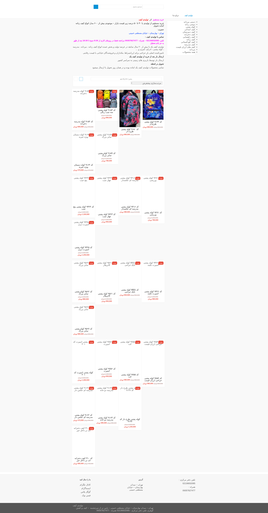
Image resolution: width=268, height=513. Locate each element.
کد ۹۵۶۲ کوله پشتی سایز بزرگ (83, 292)
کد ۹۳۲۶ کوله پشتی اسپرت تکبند (153, 292)
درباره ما (176, 15)
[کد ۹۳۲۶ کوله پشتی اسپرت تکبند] (153, 275)
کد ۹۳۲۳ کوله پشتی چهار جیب (106, 215)
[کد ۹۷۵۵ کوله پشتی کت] (129, 356)
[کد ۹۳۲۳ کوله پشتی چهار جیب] (106, 194)
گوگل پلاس (86, 492)
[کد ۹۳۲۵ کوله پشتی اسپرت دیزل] (83, 233)
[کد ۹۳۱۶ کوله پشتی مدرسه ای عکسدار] (129, 191)
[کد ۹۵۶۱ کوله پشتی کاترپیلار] (106, 277)
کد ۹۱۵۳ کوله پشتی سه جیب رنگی (106, 111)
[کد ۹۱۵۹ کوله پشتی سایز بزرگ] (106, 142)
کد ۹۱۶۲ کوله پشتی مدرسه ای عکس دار (83, 416)
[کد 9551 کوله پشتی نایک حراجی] (129, 275)
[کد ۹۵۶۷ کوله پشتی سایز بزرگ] (83, 316)
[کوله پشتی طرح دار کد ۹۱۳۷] (129, 402)
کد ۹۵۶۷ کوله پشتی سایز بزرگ (83, 330)
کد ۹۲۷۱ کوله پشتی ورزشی (153, 213)
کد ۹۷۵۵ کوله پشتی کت (130, 375)
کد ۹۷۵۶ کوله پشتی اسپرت (106, 370)
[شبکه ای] (81, 79)
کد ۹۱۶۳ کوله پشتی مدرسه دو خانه (106, 418)
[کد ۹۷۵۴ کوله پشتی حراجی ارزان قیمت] (153, 358)
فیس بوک (86, 495)
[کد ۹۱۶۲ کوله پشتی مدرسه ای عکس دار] (83, 400)
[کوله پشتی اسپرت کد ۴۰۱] (83, 355)
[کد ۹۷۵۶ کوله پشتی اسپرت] (106, 354)
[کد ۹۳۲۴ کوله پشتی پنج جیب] (83, 191)
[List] (76, 79)
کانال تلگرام (85, 485)
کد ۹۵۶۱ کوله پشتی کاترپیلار (106, 294)
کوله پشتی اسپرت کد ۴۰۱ (83, 373)
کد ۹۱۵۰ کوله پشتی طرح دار (130, 130)
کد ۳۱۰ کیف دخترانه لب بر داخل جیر (83, 459)
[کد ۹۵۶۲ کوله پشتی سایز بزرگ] (83, 275)
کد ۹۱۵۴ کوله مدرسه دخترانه (83, 122)
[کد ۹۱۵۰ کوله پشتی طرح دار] (129, 108)
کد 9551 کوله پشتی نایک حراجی (130, 291)
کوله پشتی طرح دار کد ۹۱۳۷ (130, 420)
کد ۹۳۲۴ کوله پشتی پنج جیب (83, 208)
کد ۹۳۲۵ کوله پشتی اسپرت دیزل (83, 248)
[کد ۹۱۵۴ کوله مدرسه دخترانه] (83, 104)
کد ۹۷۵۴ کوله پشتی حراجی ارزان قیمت (153, 379)
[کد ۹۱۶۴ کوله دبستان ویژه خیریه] (83, 148)
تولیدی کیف (189, 15)
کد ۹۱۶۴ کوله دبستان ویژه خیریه (83, 166)
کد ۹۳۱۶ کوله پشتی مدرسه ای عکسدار (130, 208)
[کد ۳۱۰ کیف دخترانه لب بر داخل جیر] (83, 441)
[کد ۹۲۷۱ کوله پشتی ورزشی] (153, 193)
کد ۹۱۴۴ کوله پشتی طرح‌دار (153, 123)
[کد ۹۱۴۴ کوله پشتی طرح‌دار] (153, 105)
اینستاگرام (86, 488)
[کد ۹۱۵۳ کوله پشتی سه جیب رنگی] (106, 99)
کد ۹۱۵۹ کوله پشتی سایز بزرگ (106, 154)
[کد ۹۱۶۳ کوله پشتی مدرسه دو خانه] (106, 401)
